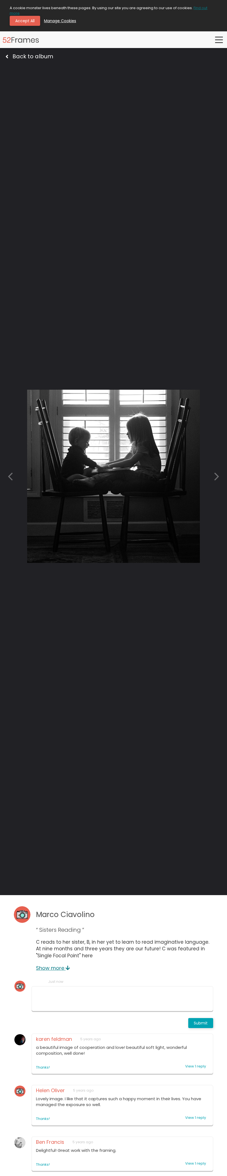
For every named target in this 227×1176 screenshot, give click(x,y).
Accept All (25, 21)
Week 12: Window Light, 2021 (70, 70)
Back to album (32, 56)
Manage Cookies (60, 21)
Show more (51, 968)
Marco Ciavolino (65, 914)
